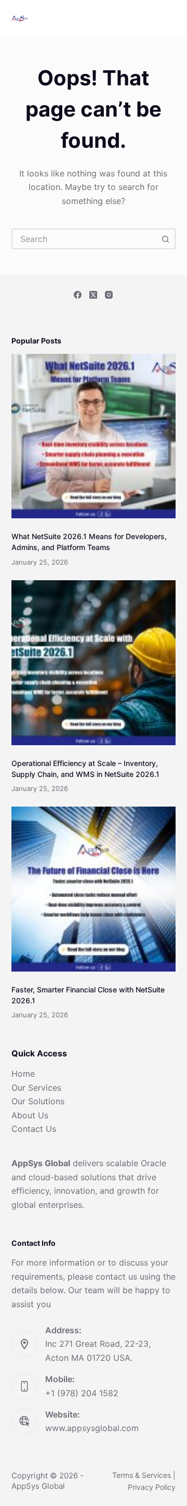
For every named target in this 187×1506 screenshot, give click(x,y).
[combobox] (84, 238)
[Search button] (165, 238)
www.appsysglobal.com (92, 1428)
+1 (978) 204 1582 (81, 1393)
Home (23, 1073)
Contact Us (33, 1129)
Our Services (36, 1087)
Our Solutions (37, 1101)
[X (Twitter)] (93, 295)
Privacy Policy (152, 1487)
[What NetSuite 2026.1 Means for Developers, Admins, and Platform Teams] (93, 436)
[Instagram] (109, 295)
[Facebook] (78, 295)
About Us (29, 1115)
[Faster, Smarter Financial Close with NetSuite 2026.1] (93, 889)
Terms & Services (141, 1475)
